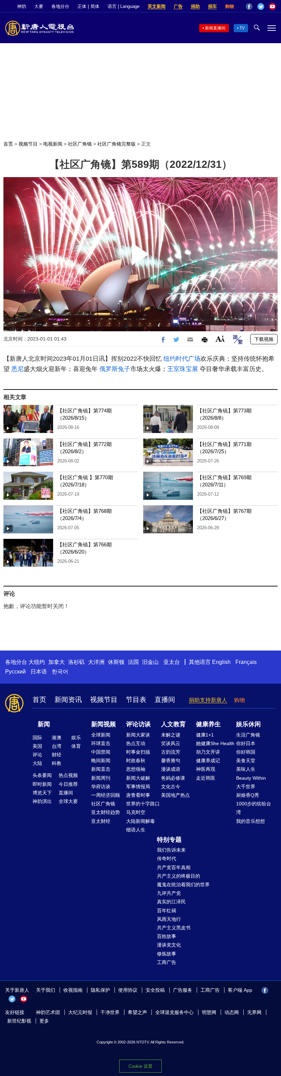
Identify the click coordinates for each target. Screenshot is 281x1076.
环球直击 (100, 743)
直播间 (165, 699)
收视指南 (73, 990)
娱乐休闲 (248, 724)
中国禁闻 (100, 752)
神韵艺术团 (48, 1012)
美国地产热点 (175, 795)
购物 (229, 6)
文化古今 (170, 786)
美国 (37, 746)
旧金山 (150, 662)
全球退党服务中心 (174, 1012)
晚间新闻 (100, 760)
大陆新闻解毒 (140, 821)
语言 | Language (123, 6)
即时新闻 (42, 784)
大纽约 (36, 662)
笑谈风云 (170, 743)
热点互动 (135, 743)
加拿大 (56, 662)
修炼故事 (166, 953)
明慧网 (209, 1012)
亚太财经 (100, 821)
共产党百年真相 (174, 867)
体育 (76, 746)
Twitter (260, 6)
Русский (15, 672)
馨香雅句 (170, 760)
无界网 (254, 1012)
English (221, 662)
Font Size (220, 338)
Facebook (249, 6)
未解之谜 (170, 735)
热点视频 (68, 775)
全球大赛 (68, 801)
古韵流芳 (170, 752)
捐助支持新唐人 (208, 700)
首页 (8, 144)
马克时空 (135, 812)
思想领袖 (135, 769)
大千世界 (245, 786)
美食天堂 (245, 760)
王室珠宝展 (182, 369)
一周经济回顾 (105, 795)
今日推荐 (68, 784)
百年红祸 (166, 910)
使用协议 (127, 990)
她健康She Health (215, 743)
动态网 (231, 1012)
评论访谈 (138, 724)
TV (242, 28)
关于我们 (45, 990)
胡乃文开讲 (208, 752)
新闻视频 (103, 724)
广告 (178, 6)
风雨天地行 (169, 919)
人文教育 (173, 724)
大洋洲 (96, 662)
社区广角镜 (80, 144)
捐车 (212, 6)
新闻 (44, 724)
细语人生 (135, 829)
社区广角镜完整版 (116, 144)
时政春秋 (135, 760)
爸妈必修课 (173, 778)
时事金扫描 (138, 752)
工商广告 (166, 962)
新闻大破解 (138, 778)
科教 (56, 763)
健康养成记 (208, 760)
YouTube (272, 6)
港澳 (56, 737)
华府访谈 (100, 786)
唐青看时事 (138, 795)
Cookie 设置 (140, 1066)
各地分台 (60, 6)
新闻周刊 (100, 778)
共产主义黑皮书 (174, 927)
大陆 (37, 763)
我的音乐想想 (250, 821)
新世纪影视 (19, 1021)
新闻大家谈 (138, 735)
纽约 (169, 358)
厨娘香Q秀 (247, 795)
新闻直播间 (215, 28)
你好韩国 (245, 752)
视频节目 (28, 144)
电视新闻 (52, 144)
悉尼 (17, 369)
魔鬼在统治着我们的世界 (183, 884)
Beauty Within (251, 778)
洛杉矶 (76, 662)
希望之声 (137, 1012)
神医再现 (205, 769)
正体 (81, 6)
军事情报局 (138, 786)
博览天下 (42, 792)
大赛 (38, 6)
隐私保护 (100, 990)
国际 (37, 737)
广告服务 (182, 990)
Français (246, 662)
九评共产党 (169, 893)
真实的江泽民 (171, 901)
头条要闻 (42, 775)
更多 (44, 1021)
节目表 (136, 699)
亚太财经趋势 (105, 812)
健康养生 (208, 724)
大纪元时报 (80, 1012)
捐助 (195, 6)
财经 (56, 754)
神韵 (21, 6)
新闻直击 (100, 769)
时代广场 (188, 358)
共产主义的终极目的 (178, 876)
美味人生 (245, 769)
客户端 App (240, 990)
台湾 (56, 746)
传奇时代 (166, 858)
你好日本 (245, 743)
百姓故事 (166, 936)
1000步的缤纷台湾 (253, 808)
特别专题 (169, 839)
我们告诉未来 (171, 850)
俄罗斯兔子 (114, 369)
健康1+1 (205, 735)
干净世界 (110, 1012)
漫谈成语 (170, 769)
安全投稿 (155, 990)
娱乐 (76, 737)
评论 (37, 754)
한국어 (60, 672)
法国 (133, 662)
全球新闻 (100, 735)
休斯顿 (116, 662)
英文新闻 (157, 6)
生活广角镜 (248, 735)
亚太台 (171, 662)
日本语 (38, 672)
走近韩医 (205, 778)
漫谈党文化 (169, 945)
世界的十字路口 (143, 803)
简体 (94, 6)
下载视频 (263, 339)
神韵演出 (42, 801)
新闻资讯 (68, 699)
